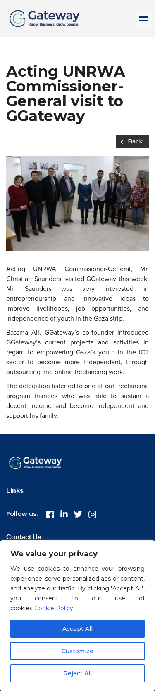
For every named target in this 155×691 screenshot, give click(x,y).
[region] (77, 615)
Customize (77, 651)
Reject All (77, 673)
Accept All (77, 628)
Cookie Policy (53, 608)
